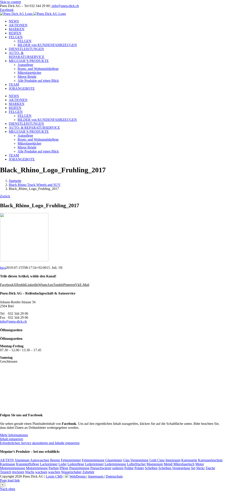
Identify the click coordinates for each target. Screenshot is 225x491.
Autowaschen (39, 460)
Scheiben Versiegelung (174, 468)
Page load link (10, 480)
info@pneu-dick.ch (65, 6)
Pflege (64, 468)
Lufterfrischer (136, 464)
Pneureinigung (79, 468)
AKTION (7, 460)
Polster (139, 468)
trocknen (18, 472)
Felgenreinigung (93, 460)
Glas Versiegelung (135, 460)
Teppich (5, 472)
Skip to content (10, 2)
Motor (199, 464)
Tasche (210, 468)
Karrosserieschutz (210, 460)
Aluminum (22, 460)
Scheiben (151, 468)
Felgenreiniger (71, 460)
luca (3, 267)
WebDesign (78, 476)
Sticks (200, 468)
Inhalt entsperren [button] (11, 439)
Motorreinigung (37, 468)
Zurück (5, 196)
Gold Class (157, 460)
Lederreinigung (115, 464)
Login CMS (54, 476)
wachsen (41, 472)
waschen (54, 472)
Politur (129, 468)
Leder (62, 464)
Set (193, 468)
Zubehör (88, 472)
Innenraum (172, 460)
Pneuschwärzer (100, 468)
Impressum (96, 476)
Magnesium (155, 464)
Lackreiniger (49, 464)
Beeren (55, 460)
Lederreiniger (94, 464)
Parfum (54, 468)
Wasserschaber (71, 472)
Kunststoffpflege (27, 464)
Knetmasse (7, 464)
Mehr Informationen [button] (14, 435)
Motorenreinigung (12, 468)
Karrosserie (189, 460)
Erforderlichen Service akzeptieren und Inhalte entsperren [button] (40, 443)
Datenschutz (114, 476)
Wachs (29, 472)
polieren (117, 468)
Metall (168, 464)
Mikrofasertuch (183, 464)
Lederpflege (75, 464)
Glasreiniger (113, 460)
